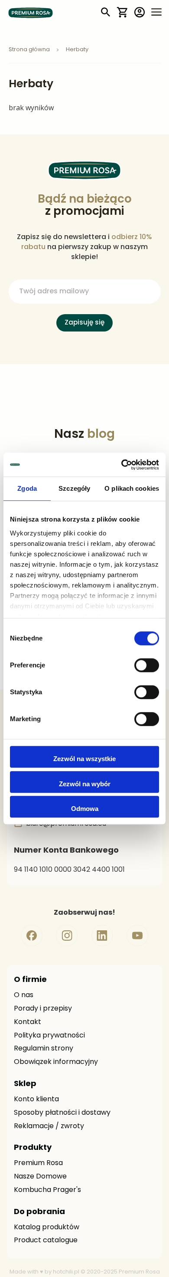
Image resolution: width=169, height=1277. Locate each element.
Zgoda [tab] (27, 488)
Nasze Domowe (40, 1176)
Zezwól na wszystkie (84, 758)
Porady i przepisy (43, 1008)
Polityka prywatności (49, 1035)
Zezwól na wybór (84, 784)
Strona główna (30, 50)
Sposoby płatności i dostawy (62, 1113)
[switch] (146, 666)
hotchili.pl (66, 1272)
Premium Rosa (38, 1163)
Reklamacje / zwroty (49, 1126)
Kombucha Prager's (47, 1190)
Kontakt (27, 1022)
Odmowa (84, 808)
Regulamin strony (43, 1048)
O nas (23, 995)
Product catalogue (46, 1240)
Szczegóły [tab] (74, 488)
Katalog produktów (46, 1227)
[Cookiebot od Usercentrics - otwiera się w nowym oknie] (121, 464)
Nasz (84, 435)
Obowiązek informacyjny (56, 1062)
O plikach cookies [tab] (131, 488)
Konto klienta (36, 1099)
